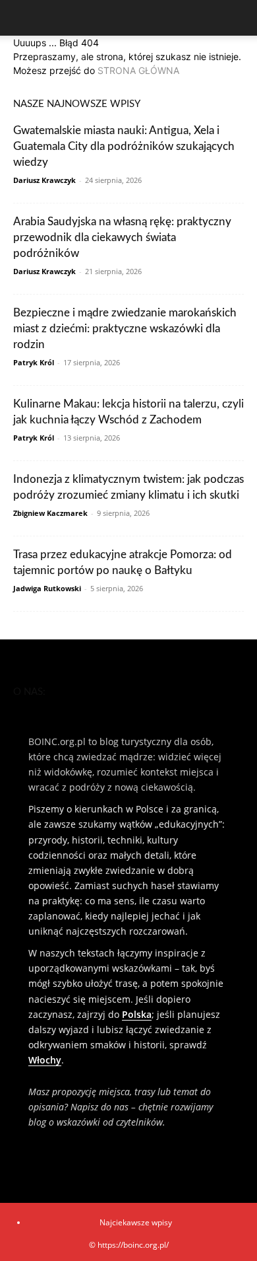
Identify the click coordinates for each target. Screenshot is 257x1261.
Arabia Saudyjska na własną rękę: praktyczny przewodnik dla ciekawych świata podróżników (122, 237)
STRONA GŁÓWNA (138, 70)
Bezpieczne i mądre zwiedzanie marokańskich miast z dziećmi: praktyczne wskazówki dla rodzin (125, 328)
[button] (22, 18)
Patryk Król (33, 362)
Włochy (44, 1060)
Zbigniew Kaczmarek (50, 513)
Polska (137, 1014)
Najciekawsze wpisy (136, 1222)
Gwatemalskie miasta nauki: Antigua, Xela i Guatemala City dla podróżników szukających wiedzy (124, 146)
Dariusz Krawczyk (44, 180)
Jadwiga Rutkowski (47, 588)
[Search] (238, 18)
